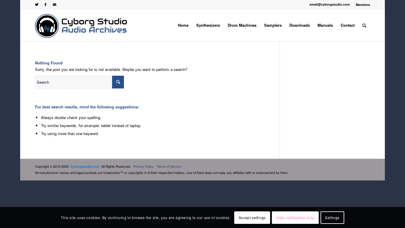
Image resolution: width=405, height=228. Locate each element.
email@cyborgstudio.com (330, 4)
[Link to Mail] (54, 4)
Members (363, 4)
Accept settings (252, 217)
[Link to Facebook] (45, 4)
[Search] (364, 25)
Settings (332, 217)
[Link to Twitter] (36, 4)
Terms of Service (169, 166)
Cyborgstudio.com (85, 166)
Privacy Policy (143, 166)
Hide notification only (295, 217)
